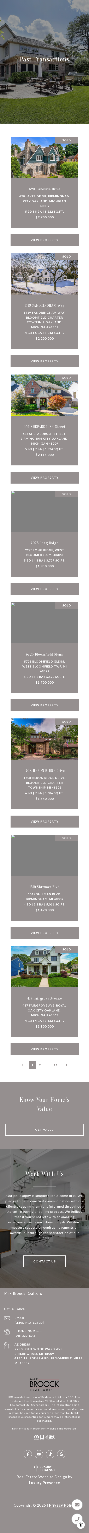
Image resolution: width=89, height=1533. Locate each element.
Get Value (44, 1129)
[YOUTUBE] (39, 1454)
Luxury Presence (44, 1482)
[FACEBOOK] (28, 1454)
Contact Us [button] (44, 1261)
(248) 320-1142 (24, 1335)
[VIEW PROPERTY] (45, 236)
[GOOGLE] (61, 1454)
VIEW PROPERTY (45, 240)
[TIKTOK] (50, 1454)
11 (56, 1065)
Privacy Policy (62, 1505)
